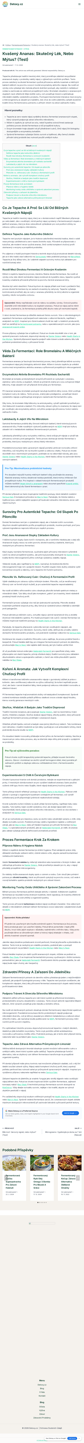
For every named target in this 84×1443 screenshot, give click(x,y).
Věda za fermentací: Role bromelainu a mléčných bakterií (27, 159)
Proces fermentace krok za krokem (18, 184)
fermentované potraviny (30, 324)
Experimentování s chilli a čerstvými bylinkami (25, 181)
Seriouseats (40, 257)
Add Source (72, 1438)
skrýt (34, 146)
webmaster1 (9, 65)
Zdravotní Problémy (42, 1418)
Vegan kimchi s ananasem (31, 484)
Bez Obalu (17, 660)
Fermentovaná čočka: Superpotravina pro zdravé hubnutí (13, 1181)
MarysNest (75, 257)
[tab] (37, 1202)
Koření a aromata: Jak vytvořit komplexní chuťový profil (26, 175)
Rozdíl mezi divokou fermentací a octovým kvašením (28, 156)
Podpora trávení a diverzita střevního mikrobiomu (26, 195)
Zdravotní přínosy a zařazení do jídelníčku (21, 192)
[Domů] (3, 45)
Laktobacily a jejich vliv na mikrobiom (21, 164)
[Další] (78, 1178)
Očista (42, 1407)
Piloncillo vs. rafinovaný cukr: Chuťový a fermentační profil (30, 173)
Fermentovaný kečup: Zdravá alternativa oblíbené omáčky (68, 1181)
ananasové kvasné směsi (13, 327)
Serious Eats (8, 497)
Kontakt (42, 1396)
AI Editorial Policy (42, 1440)
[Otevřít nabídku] (79, 4)
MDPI (16, 321)
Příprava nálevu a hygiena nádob (19, 187)
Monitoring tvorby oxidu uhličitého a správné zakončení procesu (32, 189)
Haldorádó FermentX (42, 651)
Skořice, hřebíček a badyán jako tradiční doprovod (27, 178)
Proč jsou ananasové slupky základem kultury (25, 170)
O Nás (42, 1392)
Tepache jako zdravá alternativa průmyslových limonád (29, 198)
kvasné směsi (72, 484)
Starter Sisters (54, 336)
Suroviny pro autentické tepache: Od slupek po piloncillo (27, 167)
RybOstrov (7, 1087)
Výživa (26, 49)
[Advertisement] (42, 23)
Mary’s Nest (42, 497)
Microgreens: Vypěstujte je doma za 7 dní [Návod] (63, 1131)
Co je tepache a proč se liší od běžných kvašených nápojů (28, 150)
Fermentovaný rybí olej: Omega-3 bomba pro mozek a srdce (41, 1181)
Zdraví (42, 1414)
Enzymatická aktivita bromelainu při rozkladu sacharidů (29, 161)
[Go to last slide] (6, 1178)
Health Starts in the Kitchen (33, 457)
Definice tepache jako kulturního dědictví (23, 153)
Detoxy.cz (42, 1385)
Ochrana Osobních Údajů (51, 1428)
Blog (42, 1388)
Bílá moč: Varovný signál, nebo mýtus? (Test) (19, 1131)
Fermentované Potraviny (12, 49)
